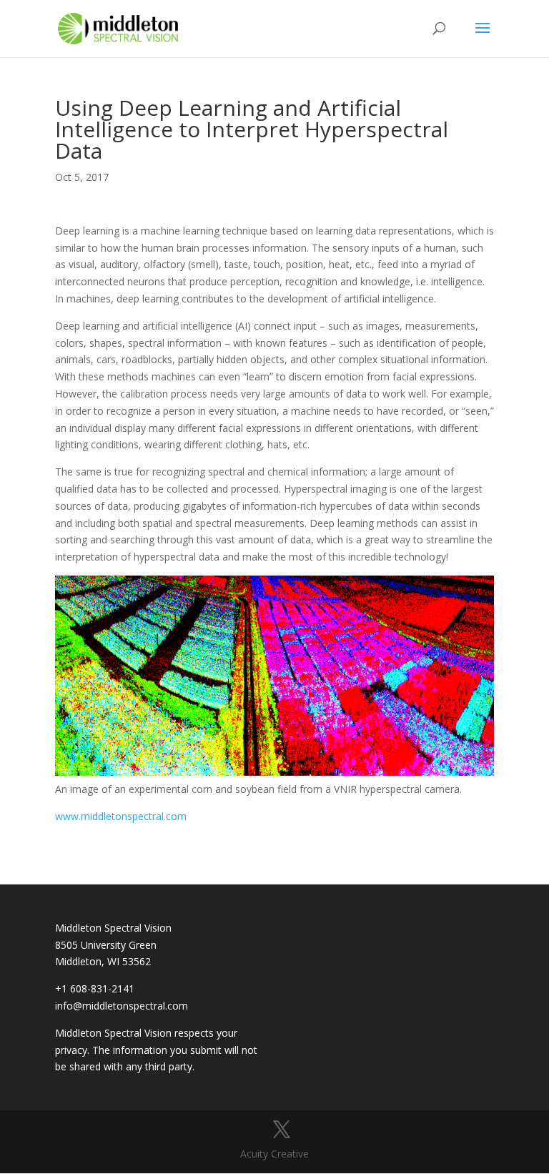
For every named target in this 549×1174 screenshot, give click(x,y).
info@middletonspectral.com (121, 1005)
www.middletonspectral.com (121, 816)
